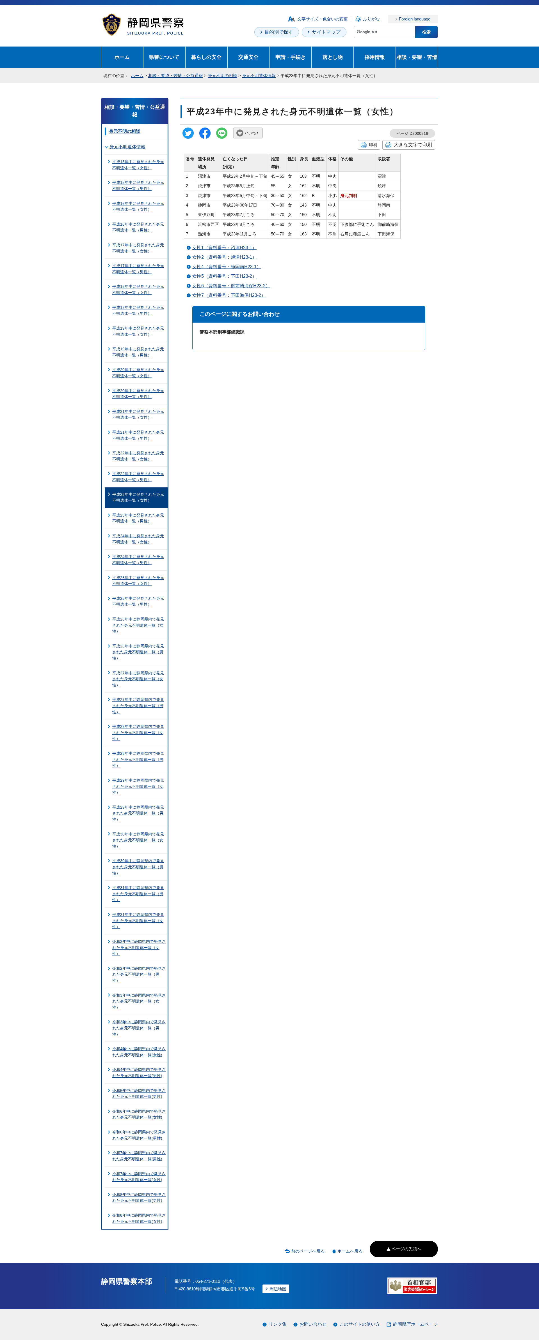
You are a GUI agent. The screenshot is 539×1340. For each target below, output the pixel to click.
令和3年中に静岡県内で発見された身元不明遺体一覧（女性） (139, 1001)
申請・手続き (290, 57)
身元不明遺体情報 (259, 75)
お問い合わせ (313, 1324)
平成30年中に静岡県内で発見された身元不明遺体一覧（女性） (138, 840)
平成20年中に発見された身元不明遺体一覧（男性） (138, 393)
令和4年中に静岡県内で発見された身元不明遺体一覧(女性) (139, 1052)
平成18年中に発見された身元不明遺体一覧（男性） (138, 310)
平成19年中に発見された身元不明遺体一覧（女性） (138, 331)
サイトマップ (326, 32)
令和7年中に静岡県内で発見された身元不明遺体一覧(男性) (139, 1156)
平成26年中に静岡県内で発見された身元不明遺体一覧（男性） (138, 652)
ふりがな (371, 19)
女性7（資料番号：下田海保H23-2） (229, 295)
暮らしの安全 (206, 57)
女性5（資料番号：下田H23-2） (224, 276)
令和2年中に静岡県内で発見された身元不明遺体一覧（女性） (139, 947)
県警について (164, 57)
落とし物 (333, 57)
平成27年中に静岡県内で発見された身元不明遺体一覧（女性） (138, 679)
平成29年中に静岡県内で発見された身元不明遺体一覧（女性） (138, 786)
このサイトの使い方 (359, 1324)
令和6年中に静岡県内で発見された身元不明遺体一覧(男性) (139, 1135)
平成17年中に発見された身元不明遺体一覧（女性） (138, 248)
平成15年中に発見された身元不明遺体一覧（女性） (138, 164)
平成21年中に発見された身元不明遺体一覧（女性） (138, 414)
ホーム (122, 57)
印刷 (373, 144)
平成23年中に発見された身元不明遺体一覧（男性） (138, 518)
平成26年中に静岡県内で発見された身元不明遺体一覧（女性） (138, 625)
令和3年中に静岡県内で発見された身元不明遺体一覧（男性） (139, 1028)
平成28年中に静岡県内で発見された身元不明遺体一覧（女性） (138, 732)
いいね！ (252, 133)
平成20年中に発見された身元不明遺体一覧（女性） (138, 372)
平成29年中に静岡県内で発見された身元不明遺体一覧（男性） (138, 813)
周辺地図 (278, 1288)
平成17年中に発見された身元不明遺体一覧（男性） (138, 268)
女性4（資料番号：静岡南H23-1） (226, 266)
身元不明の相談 (222, 75)
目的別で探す (278, 32)
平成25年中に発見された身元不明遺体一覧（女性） (138, 580)
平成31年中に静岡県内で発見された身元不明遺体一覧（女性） (138, 920)
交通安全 (248, 57)
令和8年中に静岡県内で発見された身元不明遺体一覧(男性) (139, 1197)
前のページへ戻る (308, 1251)
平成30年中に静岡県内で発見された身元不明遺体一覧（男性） (138, 866)
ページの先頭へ (406, 1248)
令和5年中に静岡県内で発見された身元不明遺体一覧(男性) (139, 1093)
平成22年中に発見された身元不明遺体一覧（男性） (138, 476)
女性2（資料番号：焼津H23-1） (224, 257)
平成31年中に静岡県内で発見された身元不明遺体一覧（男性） (138, 893)
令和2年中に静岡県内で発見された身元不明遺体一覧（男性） (139, 974)
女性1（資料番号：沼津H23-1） (224, 247)
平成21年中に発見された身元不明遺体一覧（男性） (138, 435)
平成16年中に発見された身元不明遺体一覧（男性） (138, 227)
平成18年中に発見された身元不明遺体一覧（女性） (138, 289)
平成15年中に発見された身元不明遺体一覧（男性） (138, 185)
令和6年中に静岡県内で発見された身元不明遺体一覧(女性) (139, 1114)
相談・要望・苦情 (417, 57)
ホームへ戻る (350, 1251)
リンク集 (278, 1324)
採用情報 (375, 57)
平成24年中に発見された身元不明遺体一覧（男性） (138, 559)
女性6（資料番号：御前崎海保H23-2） (231, 285)
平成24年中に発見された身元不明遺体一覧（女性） (138, 539)
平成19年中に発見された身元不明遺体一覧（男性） (138, 352)
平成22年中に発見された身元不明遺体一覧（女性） (138, 456)
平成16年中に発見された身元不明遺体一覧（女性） (138, 206)
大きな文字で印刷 (413, 144)
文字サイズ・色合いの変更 (322, 19)
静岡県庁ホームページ (415, 1324)
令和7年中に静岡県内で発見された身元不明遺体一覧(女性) (139, 1177)
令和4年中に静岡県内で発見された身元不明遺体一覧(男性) (139, 1072)
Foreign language (414, 19)
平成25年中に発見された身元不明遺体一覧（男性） (138, 601)
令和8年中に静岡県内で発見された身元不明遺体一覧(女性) (139, 1218)
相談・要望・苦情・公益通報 (175, 75)
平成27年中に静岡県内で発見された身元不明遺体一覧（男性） (138, 705)
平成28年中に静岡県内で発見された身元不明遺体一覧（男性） (138, 759)
